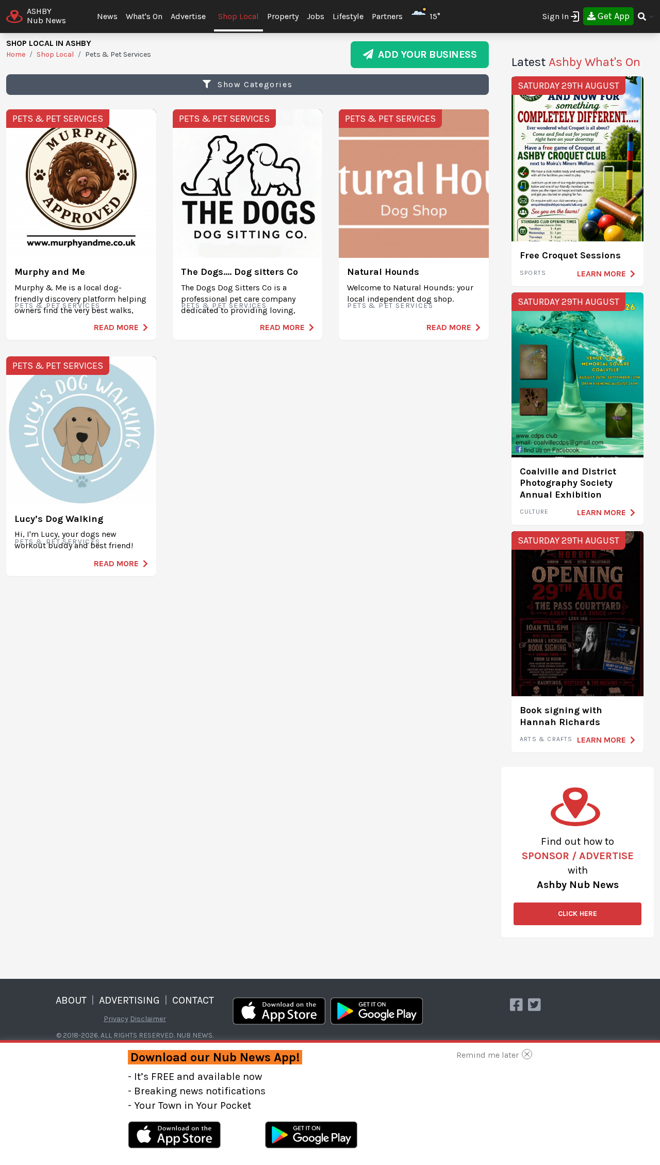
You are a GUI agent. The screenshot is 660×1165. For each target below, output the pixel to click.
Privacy (116, 1018)
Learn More (601, 273)
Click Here (577, 913)
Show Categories (254, 84)
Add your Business (425, 54)
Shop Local (238, 16)
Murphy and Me (49, 271)
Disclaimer (148, 1018)
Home (15, 54)
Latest (576, 62)
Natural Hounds (383, 271)
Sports (533, 272)
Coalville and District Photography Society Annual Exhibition (568, 483)
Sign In (555, 16)
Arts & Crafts (546, 739)
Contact (193, 1000)
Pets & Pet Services (57, 118)
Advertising (129, 1000)
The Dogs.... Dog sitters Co (239, 271)
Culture (534, 511)
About (71, 1000)
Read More (116, 327)
